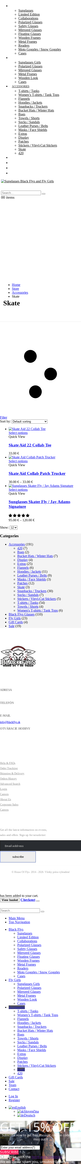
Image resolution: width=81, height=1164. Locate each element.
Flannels (24, 98)
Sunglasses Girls (29, 62)
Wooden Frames (29, 38)
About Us (5, 799)
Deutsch (29, 1115)
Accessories (20, 86)
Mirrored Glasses (30, 30)
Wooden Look (28, 78)
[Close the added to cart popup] (38, 901)
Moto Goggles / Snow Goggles (39, 49)
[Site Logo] (27, 181)
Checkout (28, 900)
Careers (4, 794)
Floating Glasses (29, 34)
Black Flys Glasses (22, 614)
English (20, 1107)
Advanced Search (10, 783)
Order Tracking (9, 768)
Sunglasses (25, 10)
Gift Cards (16, 622)
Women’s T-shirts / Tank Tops (38, 95)
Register (14, 1100)
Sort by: (6, 421)
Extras (22, 134)
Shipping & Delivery (12, 773)
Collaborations (28, 18)
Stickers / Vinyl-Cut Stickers (37, 145)
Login (3, 789)
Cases (21, 976)
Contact (18, 173)
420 (19, 548)
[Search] (43, 194)
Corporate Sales (9, 804)
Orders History (8, 778)
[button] (6, 188)
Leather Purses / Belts (33, 126)
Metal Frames (27, 41)
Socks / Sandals (29, 122)
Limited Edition (29, 14)
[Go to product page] (45, 429)
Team (12, 1085)
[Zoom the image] (40, 657)
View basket (10, 900)
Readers (23, 45)
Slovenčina (31, 1111)
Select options (18, 433)
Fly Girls (18, 57)
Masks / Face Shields (32, 130)
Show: (5, 527)
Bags (21, 114)
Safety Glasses (28, 26)
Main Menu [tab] (17, 918)
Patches (23, 141)
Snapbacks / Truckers (33, 106)
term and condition (47, 1156)
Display (23, 137)
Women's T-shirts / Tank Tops (37, 610)
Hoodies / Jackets (30, 102)
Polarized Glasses (30, 22)
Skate (22, 149)
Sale (11, 626)
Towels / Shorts (29, 118)
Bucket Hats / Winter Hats (36, 110)
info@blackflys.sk (10, 722)
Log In (13, 1096)
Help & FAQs (7, 763)
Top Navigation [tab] (19, 922)
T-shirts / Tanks (28, 91)
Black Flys (16, 929)
